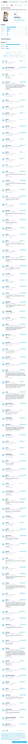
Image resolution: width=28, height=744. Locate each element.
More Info (24, 742)
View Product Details (19, 20)
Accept (14, 742)
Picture (11, 53)
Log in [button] (22, 1)
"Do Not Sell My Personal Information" (11, 739)
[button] (20, 2)
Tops (25, 5)
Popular (2, 5)
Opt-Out (19, 742)
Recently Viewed (18, 5)
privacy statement (4, 735)
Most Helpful (18, 53)
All (7, 53)
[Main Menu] (1, 2)
